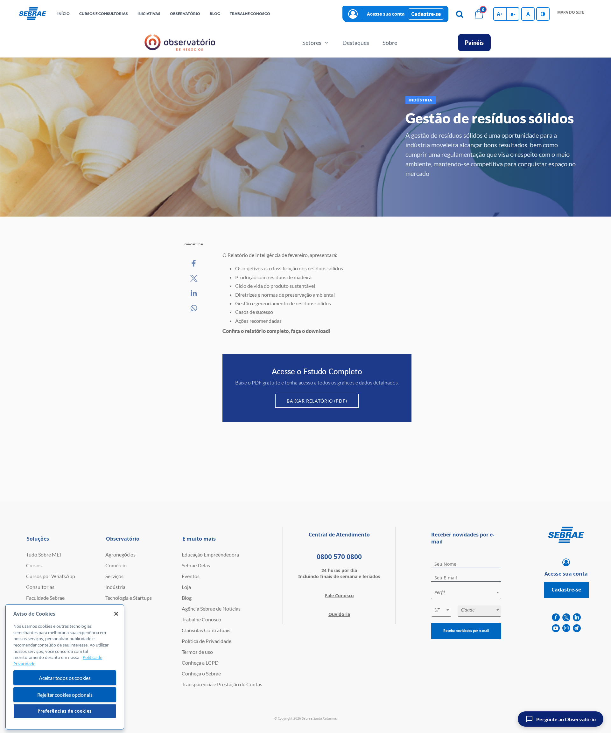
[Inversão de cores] (543, 14)
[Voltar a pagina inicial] (32, 14)
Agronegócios (120, 554)
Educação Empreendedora (210, 554)
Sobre (390, 42)
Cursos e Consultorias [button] (103, 13)
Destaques (355, 42)
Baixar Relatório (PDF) (317, 401)
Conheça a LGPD (200, 663)
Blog (187, 598)
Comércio (116, 565)
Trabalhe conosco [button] (250, 13)
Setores (311, 42)
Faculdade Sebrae (45, 598)
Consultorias (40, 587)
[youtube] (556, 628)
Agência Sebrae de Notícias (211, 608)
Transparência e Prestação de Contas (222, 684)
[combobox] (466, 593)
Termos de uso (197, 652)
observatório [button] (185, 13)
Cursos (34, 565)
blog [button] (215, 13)
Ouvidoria (339, 614)
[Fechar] (116, 614)
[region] (64, 667)
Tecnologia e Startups (128, 598)
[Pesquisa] (459, 14)
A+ (500, 13)
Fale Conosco (339, 595)
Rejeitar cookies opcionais (65, 695)
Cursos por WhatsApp (50, 576)
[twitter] (566, 617)
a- (512, 13)
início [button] (63, 13)
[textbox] (469, 592)
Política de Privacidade (206, 641)
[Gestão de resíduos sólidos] (194, 264)
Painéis (474, 42)
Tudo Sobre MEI (43, 554)
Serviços (114, 576)
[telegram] (577, 628)
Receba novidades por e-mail (466, 630)
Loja (186, 587)
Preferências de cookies (65, 711)
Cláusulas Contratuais (206, 630)
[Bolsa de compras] (479, 14)
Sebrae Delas (196, 565)
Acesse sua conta (385, 14)
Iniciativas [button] (148, 13)
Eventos (191, 576)
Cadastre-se (426, 13)
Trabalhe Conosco (201, 619)
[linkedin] (577, 617)
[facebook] (556, 617)
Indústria (115, 587)
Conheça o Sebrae (201, 673)
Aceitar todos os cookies (65, 678)
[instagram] (566, 628)
